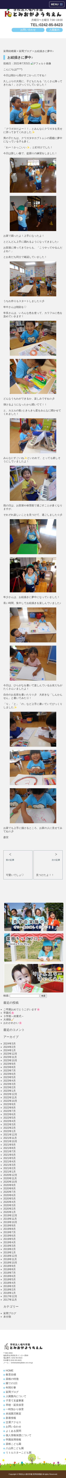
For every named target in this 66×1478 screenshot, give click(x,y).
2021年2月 (9, 1168)
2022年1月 (9, 1131)
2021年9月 (9, 1144)
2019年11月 (10, 1218)
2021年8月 (9, 1148)
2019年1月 (9, 1252)
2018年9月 (9, 1266)
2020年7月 (9, 1191)
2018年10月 (10, 1262)
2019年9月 (9, 1225)
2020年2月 (9, 1208)
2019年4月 (9, 1242)
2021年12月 (10, 1134)
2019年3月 (9, 1245)
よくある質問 (13, 1431)
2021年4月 (9, 1161)
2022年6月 (9, 1114)
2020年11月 (10, 1178)
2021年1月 (9, 1171)
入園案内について (16, 1396)
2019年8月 (9, 1229)
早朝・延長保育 (15, 1405)
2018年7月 (9, 1272)
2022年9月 (9, 1104)
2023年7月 (9, 1070)
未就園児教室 (13, 1413)
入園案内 (54, 29)
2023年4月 (9, 1080)
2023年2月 (9, 1087)
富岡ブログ (9, 1313)
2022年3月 (9, 1124)
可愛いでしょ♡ (15, 875)
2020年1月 (9, 1212)
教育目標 (11, 1374)
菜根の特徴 (12, 1379)
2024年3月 (9, 1043)
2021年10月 (10, 1141)
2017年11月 (10, 1299)
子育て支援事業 (15, 1400)
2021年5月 (9, 1158)
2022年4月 (9, 1121)
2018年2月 (9, 1289)
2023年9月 (9, 1063)
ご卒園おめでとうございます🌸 (21, 1009)
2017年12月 (10, 1296)
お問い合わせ (28, 29)
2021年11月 (10, 1138)
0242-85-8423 (16, 1358)
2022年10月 (10, 1101)
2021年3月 (9, 1165)
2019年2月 (9, 1249)
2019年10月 (10, 1222)
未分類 (7, 1316)
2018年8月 (9, 1269)
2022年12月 (10, 1094)
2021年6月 (9, 1154)
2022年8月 (9, 1107)
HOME (9, 1370)
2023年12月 (10, 1053)
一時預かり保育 (15, 1409)
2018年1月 (9, 1293)
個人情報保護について (18, 1435)
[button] (56, 4)
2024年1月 (9, 1050)
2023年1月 (9, 1090)
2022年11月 (10, 1097)
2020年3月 (9, 1205)
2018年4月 (9, 1282)
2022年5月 (9, 1117)
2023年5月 (9, 1077)
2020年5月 (9, 1198)
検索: (6, 995)
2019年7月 (9, 1232)
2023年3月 (9, 1084)
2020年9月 (9, 1185)
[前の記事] (18, 853)
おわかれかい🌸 (12, 1023)
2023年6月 (9, 1074)
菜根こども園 (13, 1444)
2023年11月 (10, 1057)
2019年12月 (10, 1215)
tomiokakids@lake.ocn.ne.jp (22, 1363)
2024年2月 (9, 1047)
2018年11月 (10, 1259)
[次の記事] (48, 853)
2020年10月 (10, 1181)
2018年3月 (9, 1286)
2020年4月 (9, 1202)
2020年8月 (9, 1188)
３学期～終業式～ (13, 1016)
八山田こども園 (15, 1448)
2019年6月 (9, 1235)
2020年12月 (10, 1175)
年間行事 (11, 1387)
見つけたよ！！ (45, 875)
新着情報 (11, 1418)
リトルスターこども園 (18, 1452)
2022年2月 (9, 1127)
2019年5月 (9, 1239)
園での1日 (11, 1383)
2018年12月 (10, 1256)
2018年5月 (9, 1279)
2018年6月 (9, 1276)
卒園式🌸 (8, 1012)
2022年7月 (9, 1111)
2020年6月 (9, 1195)
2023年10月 (10, 1060)
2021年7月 (9, 1151)
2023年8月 (9, 1067)
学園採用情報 (13, 1439)
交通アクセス (13, 1422)
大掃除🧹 (8, 1019)
